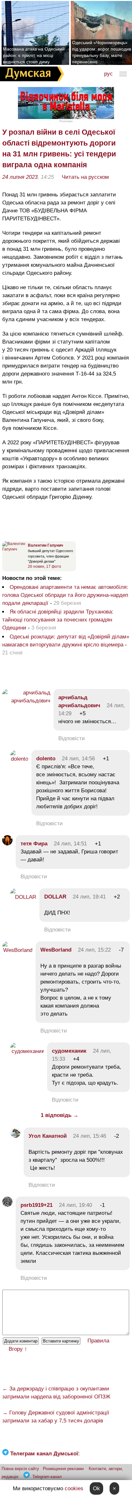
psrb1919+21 (37, 1205)
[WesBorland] (17, 950)
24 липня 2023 (19, 177)
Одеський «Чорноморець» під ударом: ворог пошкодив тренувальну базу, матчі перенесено (101, 52)
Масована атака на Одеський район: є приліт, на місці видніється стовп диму (34, 55)
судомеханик (69, 1051)
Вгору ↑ (18, 1349)
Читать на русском (85, 177)
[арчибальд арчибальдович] (26, 701)
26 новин (36, 566)
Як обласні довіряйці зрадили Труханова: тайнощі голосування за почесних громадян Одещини (57, 620)
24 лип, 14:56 (78, 759)
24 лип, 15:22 (94, 950)
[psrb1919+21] (7, 1205)
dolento (45, 759)
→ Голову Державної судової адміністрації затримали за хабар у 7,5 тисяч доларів (55, 1417)
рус (108, 74)
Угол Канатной (48, 1136)
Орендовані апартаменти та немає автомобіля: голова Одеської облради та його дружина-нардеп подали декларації (65, 595)
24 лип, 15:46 (89, 1136)
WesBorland (55, 950)
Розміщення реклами (63, 1468)
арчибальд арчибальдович (79, 701)
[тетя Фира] (7, 844)
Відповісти (71, 738)
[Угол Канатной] (15, 1136)
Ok (96, 1488)
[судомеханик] (27, 1051)
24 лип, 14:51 (70, 844)
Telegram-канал (47, 1476)
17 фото (53, 566)
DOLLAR (55, 897)
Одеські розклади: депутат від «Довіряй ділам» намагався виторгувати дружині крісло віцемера (65, 641)
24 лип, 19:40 (75, 1205)
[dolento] (19, 759)
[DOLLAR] (23, 897)
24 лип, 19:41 (89, 897)
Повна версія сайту (20, 1468)
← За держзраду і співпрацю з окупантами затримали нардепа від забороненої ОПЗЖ (56, 1393)
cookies (74, 1488)
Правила (98, 1341)
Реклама (66, 121)
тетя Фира (34, 844)
